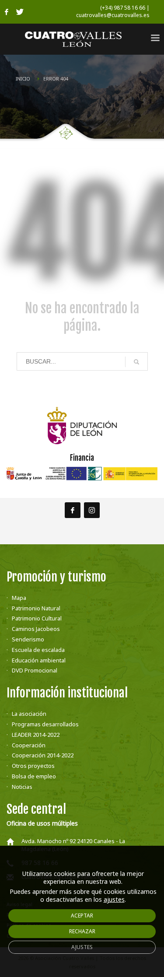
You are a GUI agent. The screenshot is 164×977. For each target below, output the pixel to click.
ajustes (114, 899)
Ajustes (82, 947)
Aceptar (82, 915)
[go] (136, 362)
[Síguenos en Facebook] (72, 510)
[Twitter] (19, 11)
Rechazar (82, 931)
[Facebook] (6, 11)
